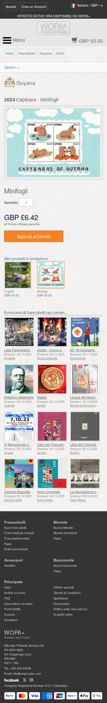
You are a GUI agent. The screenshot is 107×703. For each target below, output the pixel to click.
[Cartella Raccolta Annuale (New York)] (19, 474)
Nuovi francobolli (15, 527)
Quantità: (11, 202)
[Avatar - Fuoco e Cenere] (52, 332)
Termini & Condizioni (67, 592)
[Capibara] (18, 275)
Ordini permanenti (16, 549)
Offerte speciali (64, 587)
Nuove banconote (65, 565)
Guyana (46, 53)
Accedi (11, 6)
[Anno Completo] (52, 474)
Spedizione (61, 598)
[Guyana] (10, 81)
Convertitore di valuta (18, 603)
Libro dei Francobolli (52, 444)
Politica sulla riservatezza (70, 609)
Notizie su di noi (14, 592)
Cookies (9, 614)
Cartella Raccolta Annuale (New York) (32, 491)
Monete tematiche (65, 532)
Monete (60, 522)
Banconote (64, 560)
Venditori (9, 565)
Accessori (13, 560)
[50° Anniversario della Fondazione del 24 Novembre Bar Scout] (85, 332)
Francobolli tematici (17, 538)
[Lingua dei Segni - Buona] (85, 379)
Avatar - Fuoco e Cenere (55, 350)
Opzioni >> (12, 67)
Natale (42, 397)
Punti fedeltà (12, 609)
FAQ (7, 598)
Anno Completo (48, 491)
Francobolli (26, 53)
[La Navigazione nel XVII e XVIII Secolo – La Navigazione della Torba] (85, 474)
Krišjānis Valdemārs (19, 397)
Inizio (10, 53)
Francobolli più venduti (19, 532)
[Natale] (52, 379)
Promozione (61, 603)
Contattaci (11, 620)
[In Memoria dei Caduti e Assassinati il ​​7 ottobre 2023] (19, 426)
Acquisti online (63, 614)
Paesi (8, 543)
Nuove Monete (63, 527)
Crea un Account (33, 6)
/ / (88, 5)
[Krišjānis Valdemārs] (19, 379)
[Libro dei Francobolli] (52, 426)
